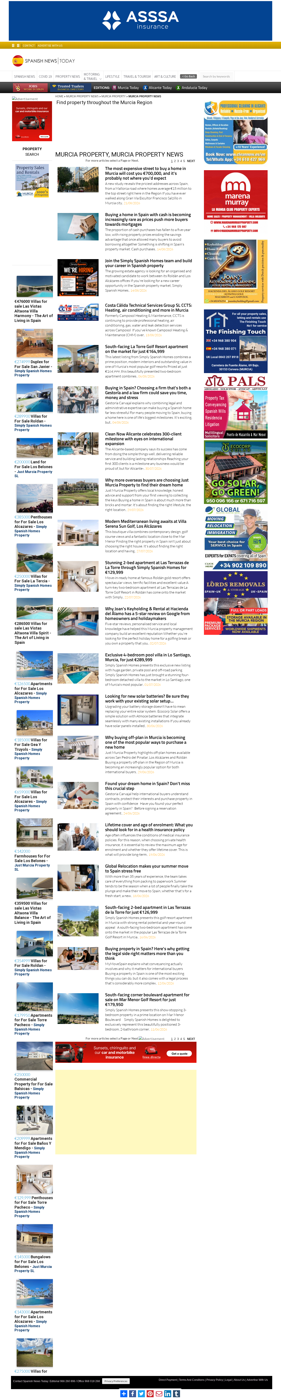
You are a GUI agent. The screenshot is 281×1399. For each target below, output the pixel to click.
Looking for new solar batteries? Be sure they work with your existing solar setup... (147, 699)
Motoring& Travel (92, 76)
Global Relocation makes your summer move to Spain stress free (146, 869)
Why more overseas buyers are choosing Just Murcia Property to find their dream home (147, 483)
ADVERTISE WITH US (50, 45)
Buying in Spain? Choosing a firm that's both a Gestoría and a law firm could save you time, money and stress (148, 393)
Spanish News (24, 76)
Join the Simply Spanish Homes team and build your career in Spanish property (148, 263)
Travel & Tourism (137, 76)
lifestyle (112, 76)
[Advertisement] (125, 1112)
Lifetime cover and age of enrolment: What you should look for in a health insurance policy (149, 827)
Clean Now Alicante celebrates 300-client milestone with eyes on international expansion (143, 439)
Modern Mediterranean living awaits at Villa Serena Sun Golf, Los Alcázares (145, 524)
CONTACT (29, 45)
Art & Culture (165, 76)
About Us (239, 1379)
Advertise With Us (257, 1379)
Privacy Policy (214, 1379)
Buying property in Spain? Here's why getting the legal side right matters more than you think (147, 953)
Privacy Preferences (115, 1381)
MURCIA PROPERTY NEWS (82, 96)
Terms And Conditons (191, 1379)
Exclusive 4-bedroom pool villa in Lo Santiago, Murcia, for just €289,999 (148, 657)
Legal (228, 1379)
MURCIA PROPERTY (113, 96)
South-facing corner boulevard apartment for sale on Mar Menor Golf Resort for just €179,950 (147, 999)
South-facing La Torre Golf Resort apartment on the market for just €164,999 (146, 349)
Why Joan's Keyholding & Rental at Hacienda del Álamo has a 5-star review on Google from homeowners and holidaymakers (147, 613)
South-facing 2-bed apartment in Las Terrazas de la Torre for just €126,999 (148, 910)
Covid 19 (45, 76)
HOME (59, 96)
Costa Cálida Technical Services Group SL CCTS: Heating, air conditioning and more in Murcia (148, 308)
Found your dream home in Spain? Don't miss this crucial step (147, 786)
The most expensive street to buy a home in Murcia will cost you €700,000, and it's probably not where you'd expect (145, 173)
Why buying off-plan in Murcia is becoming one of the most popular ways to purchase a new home (145, 742)
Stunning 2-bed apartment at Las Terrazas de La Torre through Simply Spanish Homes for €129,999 (147, 567)
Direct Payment (168, 1379)
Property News (68, 76)
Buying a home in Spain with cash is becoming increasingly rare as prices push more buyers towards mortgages (148, 219)
